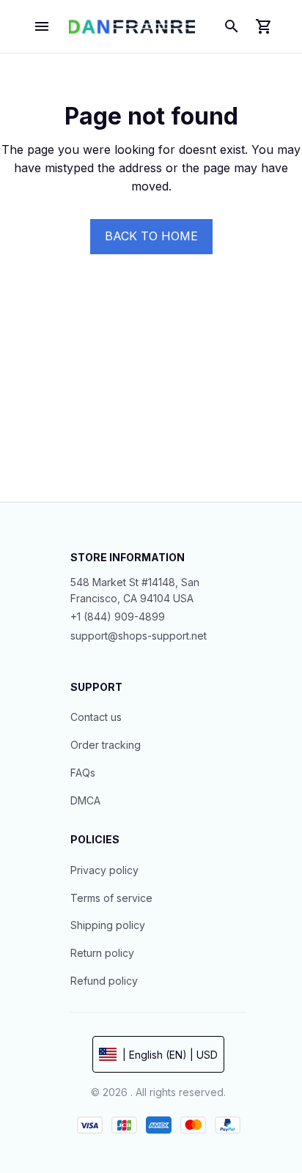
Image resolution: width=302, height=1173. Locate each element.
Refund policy (104, 980)
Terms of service (111, 898)
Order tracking (105, 745)
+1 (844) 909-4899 (117, 616)
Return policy (102, 953)
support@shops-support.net (138, 635)
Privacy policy (104, 870)
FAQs (82, 772)
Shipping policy (107, 925)
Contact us (96, 717)
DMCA (85, 800)
